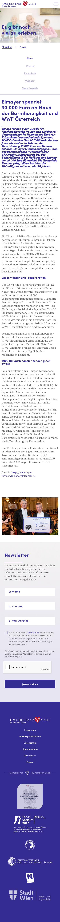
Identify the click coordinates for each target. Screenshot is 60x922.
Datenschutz (33, 632)
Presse (30, 762)
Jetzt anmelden (30, 684)
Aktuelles (7, 46)
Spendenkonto (30, 749)
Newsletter (30, 755)
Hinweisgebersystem (30, 736)
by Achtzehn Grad (41, 772)
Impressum (30, 730)
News (23, 47)
